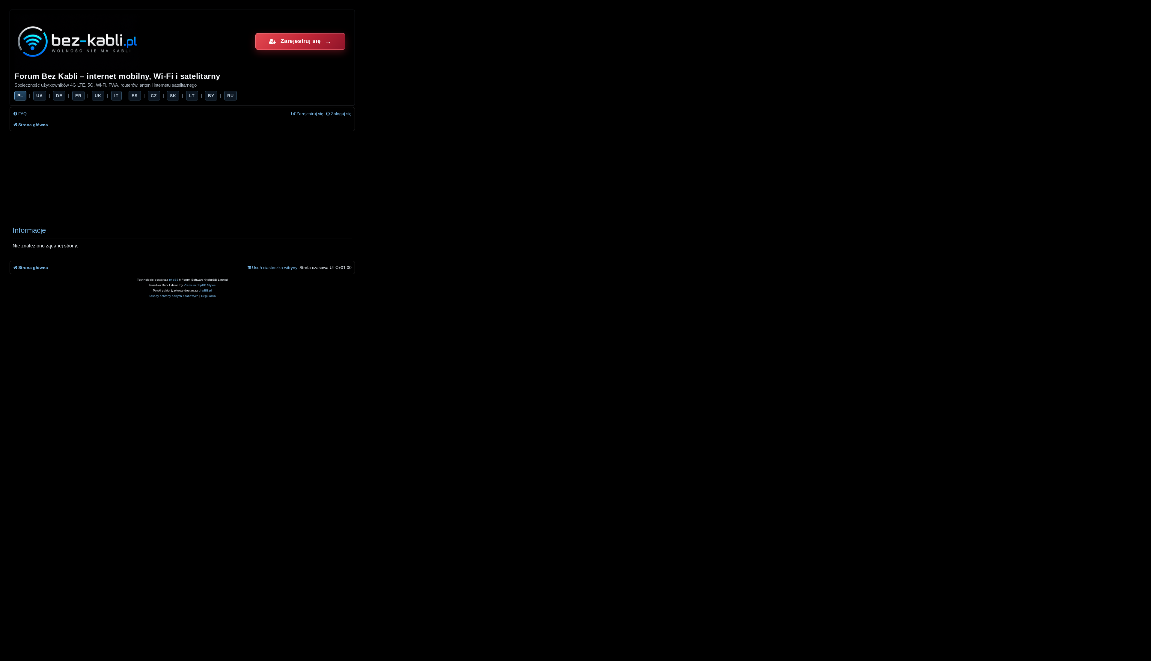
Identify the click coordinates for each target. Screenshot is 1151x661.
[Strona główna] (77, 41)
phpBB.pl (205, 290)
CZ (154, 95)
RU (230, 95)
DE (59, 95)
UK (98, 95)
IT (116, 95)
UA (39, 95)
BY (211, 95)
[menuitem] (20, 113)
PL (20, 95)
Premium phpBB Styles (200, 285)
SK (173, 95)
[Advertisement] (189, 176)
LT (192, 95)
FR (78, 95)
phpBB (174, 279)
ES (135, 95)
